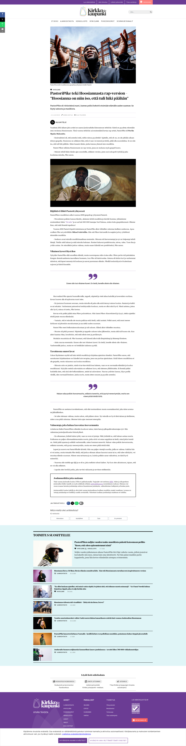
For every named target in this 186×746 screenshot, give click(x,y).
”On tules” (69, 222)
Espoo (86, 708)
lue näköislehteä (139, 700)
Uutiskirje (123, 681)
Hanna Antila (68, 115)
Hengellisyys (68, 715)
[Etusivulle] (93, 11)
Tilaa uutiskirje (131, 2)
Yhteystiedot (110, 705)
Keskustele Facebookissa (65, 681)
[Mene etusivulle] (46, 703)
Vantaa (86, 715)
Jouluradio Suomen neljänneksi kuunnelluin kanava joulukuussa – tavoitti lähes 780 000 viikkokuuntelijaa (96, 650)
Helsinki (86, 705)
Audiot (66, 719)
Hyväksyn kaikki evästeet (73, 740)
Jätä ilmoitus (102, 2)
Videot (66, 722)
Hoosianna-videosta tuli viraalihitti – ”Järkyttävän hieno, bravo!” (79, 602)
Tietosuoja (109, 712)
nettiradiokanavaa (97, 484)
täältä (111, 482)
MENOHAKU (147, 2)
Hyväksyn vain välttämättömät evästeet (108, 740)
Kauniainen (87, 712)
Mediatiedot (110, 708)
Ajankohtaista (69, 705)
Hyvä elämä (67, 708)
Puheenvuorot (69, 712)
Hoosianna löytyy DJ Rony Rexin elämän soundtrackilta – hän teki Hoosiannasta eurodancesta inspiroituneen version (100, 571)
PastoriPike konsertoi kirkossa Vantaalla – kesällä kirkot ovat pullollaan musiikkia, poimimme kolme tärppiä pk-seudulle (101, 634)
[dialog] (93, 737)
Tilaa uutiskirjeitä (111, 715)
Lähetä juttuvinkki (117, 2)
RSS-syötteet (68, 726)
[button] (68, 503)
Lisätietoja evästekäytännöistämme (76, 734)
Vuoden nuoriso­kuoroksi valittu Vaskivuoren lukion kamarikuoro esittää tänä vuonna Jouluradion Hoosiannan (97, 618)
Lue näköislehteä (89, 2)
